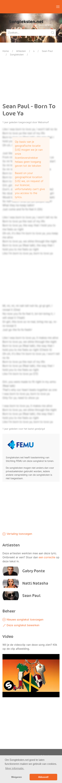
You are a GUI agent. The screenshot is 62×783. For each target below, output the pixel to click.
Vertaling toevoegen (19, 533)
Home (5, 51)
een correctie (47, 557)
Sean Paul (47, 51)
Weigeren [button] (16, 777)
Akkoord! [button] (43, 777)
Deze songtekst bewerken (22, 625)
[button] (58, 6)
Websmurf (43, 122)
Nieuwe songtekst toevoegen (24, 619)
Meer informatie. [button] (14, 768)
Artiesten (21, 51)
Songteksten (17, 54)
